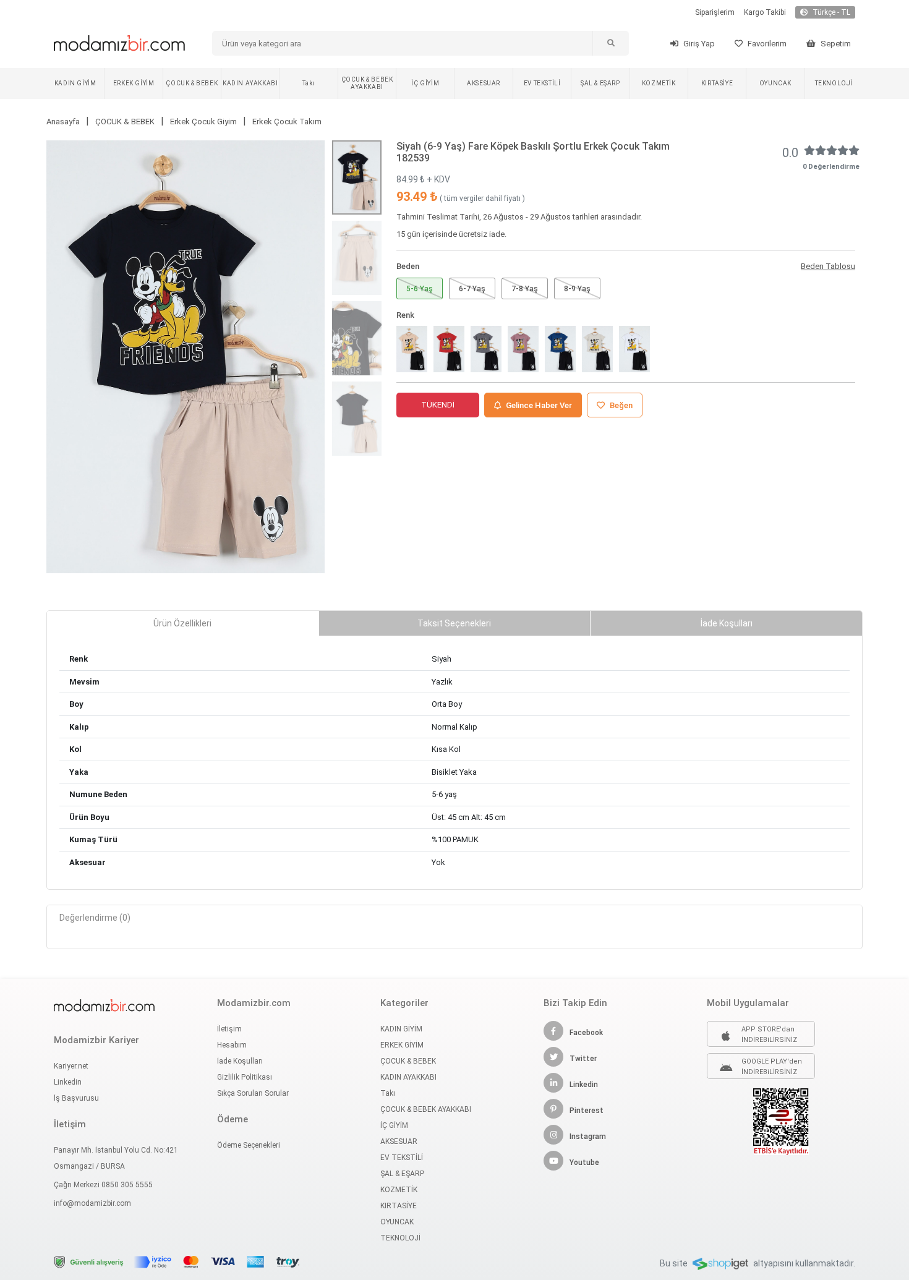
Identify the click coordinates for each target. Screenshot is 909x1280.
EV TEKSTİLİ (542, 83)
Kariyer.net (71, 1066)
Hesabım (232, 1045)
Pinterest (587, 1110)
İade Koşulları (240, 1061)
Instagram (588, 1136)
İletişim (229, 1029)
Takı (308, 83)
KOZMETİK (659, 83)
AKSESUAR (483, 83)
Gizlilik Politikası (244, 1077)
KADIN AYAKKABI (250, 83)
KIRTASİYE (717, 83)
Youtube (584, 1162)
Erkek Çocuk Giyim (203, 121)
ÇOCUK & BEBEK (192, 83)
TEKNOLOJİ (834, 83)
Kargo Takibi (765, 12)
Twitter (583, 1058)
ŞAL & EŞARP (600, 83)
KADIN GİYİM (75, 83)
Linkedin (68, 1082)
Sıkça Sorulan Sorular (253, 1093)
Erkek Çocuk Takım (287, 121)
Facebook (586, 1032)
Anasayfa (63, 121)
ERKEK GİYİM (134, 83)
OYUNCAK (775, 83)
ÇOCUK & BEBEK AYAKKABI (367, 83)
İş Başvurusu (76, 1098)
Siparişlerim (715, 12)
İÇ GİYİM (425, 83)
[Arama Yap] (610, 43)
